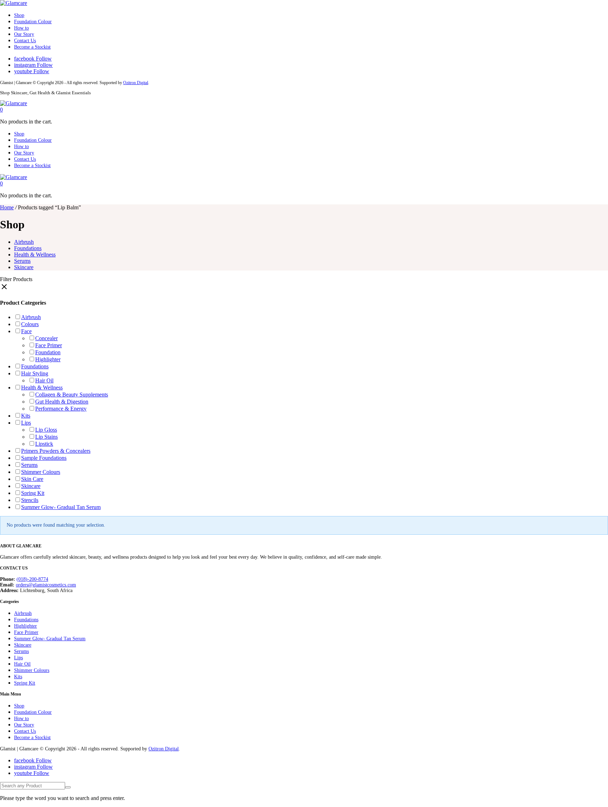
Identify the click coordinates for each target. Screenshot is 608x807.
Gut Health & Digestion (61, 402)
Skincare (23, 267)
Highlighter (48, 359)
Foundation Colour (33, 21)
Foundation (48, 352)
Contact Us (25, 40)
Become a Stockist (32, 47)
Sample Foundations (43, 458)
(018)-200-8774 (32, 579)
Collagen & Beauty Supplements (71, 395)
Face (26, 331)
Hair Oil (44, 380)
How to (21, 28)
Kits (25, 416)
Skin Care (32, 479)
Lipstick (44, 444)
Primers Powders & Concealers (55, 451)
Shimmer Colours (40, 472)
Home (7, 207)
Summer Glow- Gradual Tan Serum (61, 507)
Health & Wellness (35, 255)
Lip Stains (46, 437)
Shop (19, 15)
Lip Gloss (46, 430)
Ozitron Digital (135, 82)
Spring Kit (32, 493)
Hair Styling (34, 373)
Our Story (24, 34)
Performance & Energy (61, 409)
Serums (22, 261)
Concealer (46, 338)
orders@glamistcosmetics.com (46, 584)
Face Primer (48, 345)
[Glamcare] (13, 3)
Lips (26, 423)
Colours (30, 324)
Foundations (28, 248)
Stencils (29, 500)
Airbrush (24, 242)
